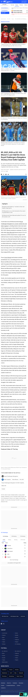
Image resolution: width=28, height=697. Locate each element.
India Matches (5, 10)
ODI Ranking (14, 536)
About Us (9, 683)
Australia (9, 545)
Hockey (17, 669)
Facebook (6, 498)
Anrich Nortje (7, 257)
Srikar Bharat (15, 479)
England (9, 557)
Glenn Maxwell (10, 232)
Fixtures (4, 635)
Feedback (15, 683)
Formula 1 (4, 669)
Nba (15, 673)
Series (16, 633)
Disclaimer (21, 683)
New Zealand (10, 551)
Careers (18, 685)
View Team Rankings (14, 559)
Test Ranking (5, 536)
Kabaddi (21, 673)
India (8, 554)
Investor (2, 685)
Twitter (16, 498)
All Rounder (23, 539)
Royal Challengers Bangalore (11, 476)
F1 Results (15, 496)
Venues (3, 644)
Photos (21, 4)
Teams (3, 641)
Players (16, 641)
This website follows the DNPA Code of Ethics (10, 690)
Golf (11, 673)
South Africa (9, 548)
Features (17, 639)
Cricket (3, 489)
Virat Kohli (23, 616)
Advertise (3, 683)
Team (4, 539)
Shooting (4, 676)
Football (12, 494)
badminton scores (9, 496)
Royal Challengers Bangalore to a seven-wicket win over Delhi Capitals (14, 224)
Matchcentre (5, 662)
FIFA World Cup (5, 616)
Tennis (10, 669)
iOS (6, 501)
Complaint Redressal (10, 685)
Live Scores (4, 633)
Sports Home (3, 18)
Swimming (11, 676)
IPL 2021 (4, 5)
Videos (3, 639)
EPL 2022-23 (18, 651)
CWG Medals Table (14, 616)
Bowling (15, 539)
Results (16, 635)
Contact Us (3, 687)
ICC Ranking (17, 644)
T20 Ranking (22, 536)
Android (2, 501)
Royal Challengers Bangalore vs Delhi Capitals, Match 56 (13, 484)
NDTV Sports (21, 496)
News (17, 4)
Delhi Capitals (7, 479)
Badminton (4, 673)
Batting (9, 539)
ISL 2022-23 (4, 651)
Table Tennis (19, 676)
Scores (12, 4)
